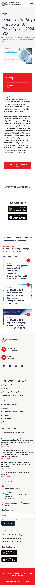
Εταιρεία (5, 408)
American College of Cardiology (12, 538)
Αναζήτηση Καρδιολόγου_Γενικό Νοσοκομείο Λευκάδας (15, 473)
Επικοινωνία (7, 418)
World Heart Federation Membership (14, 542)
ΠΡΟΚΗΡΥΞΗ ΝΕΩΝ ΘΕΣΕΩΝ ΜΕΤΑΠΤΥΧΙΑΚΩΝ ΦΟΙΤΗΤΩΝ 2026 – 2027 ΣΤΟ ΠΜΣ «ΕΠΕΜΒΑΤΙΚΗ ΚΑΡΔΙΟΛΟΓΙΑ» (15, 464)
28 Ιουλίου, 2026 (5, 435)
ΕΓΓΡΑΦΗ (7, 523)
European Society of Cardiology (12, 535)
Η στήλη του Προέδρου (10, 404)
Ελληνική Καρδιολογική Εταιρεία (23, 573)
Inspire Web (25, 581)
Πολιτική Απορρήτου (9, 422)
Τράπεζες (6, 415)
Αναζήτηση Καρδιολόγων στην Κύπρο (12, 432)
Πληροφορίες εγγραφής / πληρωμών (14, 411)
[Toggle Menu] (31, 3)
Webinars (8, 87)
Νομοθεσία (6, 388)
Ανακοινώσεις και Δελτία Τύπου (13, 395)
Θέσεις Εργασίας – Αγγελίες (11, 392)
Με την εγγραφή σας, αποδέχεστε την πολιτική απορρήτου (16, 519)
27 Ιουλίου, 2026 (5, 468)
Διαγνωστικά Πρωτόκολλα (11, 385)
